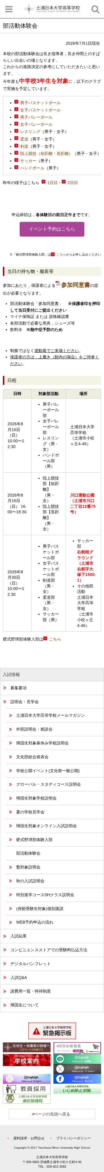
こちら (61, 254)
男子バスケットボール (40, 102)
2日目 (73, 182)
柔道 (24, 139)
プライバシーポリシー (73, 1138)
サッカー (28, 160)
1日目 (52, 182)
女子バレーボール (36, 124)
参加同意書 (75, 285)
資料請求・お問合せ (28, 1138)
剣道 (24, 146)
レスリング (30, 131)
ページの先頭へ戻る (52, 1114)
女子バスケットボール (40, 110)
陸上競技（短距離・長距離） (46, 153)
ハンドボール (32, 168)
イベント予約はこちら (52, 228)
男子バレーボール (36, 117)
